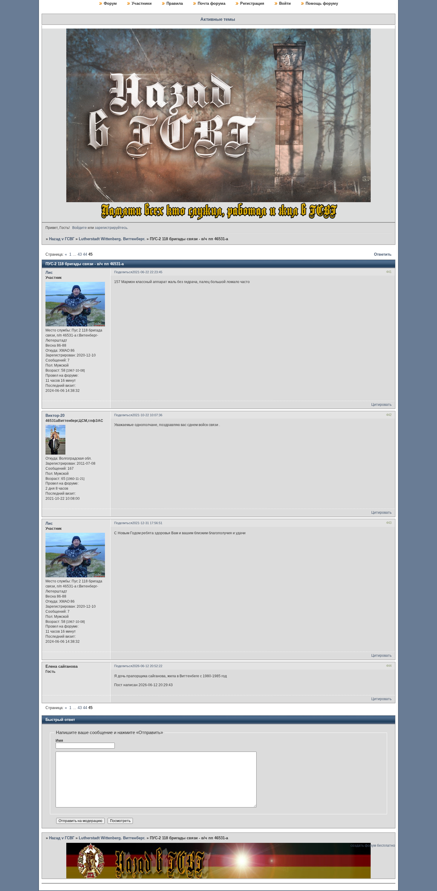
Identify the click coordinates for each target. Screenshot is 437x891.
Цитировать (381, 405)
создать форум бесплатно (372, 845)
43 (80, 254)
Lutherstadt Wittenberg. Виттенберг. (112, 239)
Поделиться (123, 272)
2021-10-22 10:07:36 (147, 415)
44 (85, 254)
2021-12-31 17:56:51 (147, 523)
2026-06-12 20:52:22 (147, 666)
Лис (49, 272)
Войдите (79, 228)
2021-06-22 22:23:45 (147, 272)
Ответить (383, 254)
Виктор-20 (55, 415)
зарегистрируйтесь (111, 228)
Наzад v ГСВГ (61, 239)
